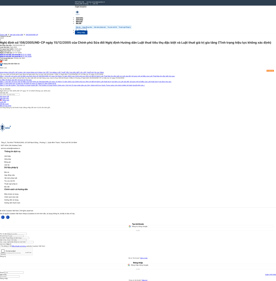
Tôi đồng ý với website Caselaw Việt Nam (23, 246)
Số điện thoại (4, 238)
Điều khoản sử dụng (11, 194)
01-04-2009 (15, 56)
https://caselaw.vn (29, 213)
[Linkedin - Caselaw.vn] (7, 217)
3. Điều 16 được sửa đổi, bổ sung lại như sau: (16, 80)
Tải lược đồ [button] (4, 92)
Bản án (78, 27)
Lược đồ (3, 102)
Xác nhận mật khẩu (7, 242)
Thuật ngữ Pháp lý (125, 27)
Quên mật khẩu (270, 274)
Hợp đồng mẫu (87, 27)
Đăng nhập (143, 258)
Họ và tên (3, 234)
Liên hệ (95, 4)
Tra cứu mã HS (112, 27)
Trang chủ (3, 35)
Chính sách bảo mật (11, 197)
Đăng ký (144, 280)
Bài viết (78, 23)
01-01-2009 (15, 54)
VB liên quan (4, 104)
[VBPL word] (1, 66)
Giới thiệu (7, 156)
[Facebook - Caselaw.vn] (3, 217)
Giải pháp (7, 159)
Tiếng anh (5, 100)
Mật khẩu (3, 240)
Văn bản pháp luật (100, 27)
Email (2, 236)
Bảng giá (7, 162)
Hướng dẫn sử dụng (81, 4)
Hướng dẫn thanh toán (12, 203)
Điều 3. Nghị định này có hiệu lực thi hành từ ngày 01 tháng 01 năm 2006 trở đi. (28, 83)
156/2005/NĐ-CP (32, 35)
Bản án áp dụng (5, 106)
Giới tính (3, 244)
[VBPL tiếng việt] (1, 62)
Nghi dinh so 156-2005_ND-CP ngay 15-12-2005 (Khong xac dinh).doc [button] (25, 91)
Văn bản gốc (4, 98)
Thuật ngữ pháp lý (10, 184)
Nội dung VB (4, 96)
